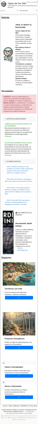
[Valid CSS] (32, 417)
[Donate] (5, 417)
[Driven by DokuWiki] (19, 419)
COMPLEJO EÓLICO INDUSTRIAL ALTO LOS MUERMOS (18, 125)
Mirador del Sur (9, 103)
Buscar (18, 10)
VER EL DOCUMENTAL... (23, 249)
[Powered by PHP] (13, 417)
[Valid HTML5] (24, 417)
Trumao (11, 101)
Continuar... (8, 136)
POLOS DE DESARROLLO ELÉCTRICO (18, 143)
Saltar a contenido (32, 2)
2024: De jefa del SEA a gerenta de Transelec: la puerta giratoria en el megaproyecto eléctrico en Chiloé (17, 202)
